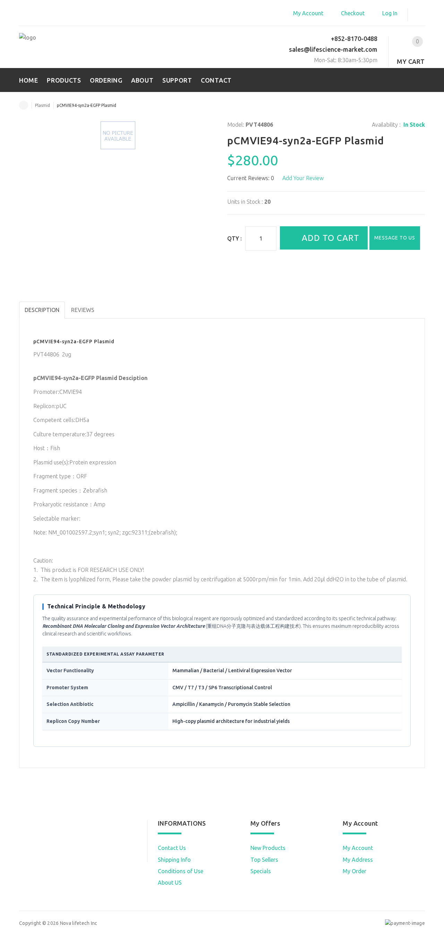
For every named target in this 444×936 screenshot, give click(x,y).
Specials (260, 871)
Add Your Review (303, 178)
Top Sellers (264, 860)
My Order (354, 871)
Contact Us (172, 848)
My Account (308, 13)
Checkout (353, 13)
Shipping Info (174, 860)
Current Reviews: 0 (250, 178)
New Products (267, 848)
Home (23, 105)
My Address (358, 860)
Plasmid (42, 105)
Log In (390, 13)
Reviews (82, 310)
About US (170, 882)
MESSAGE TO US (394, 238)
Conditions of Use (180, 871)
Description (42, 310)
